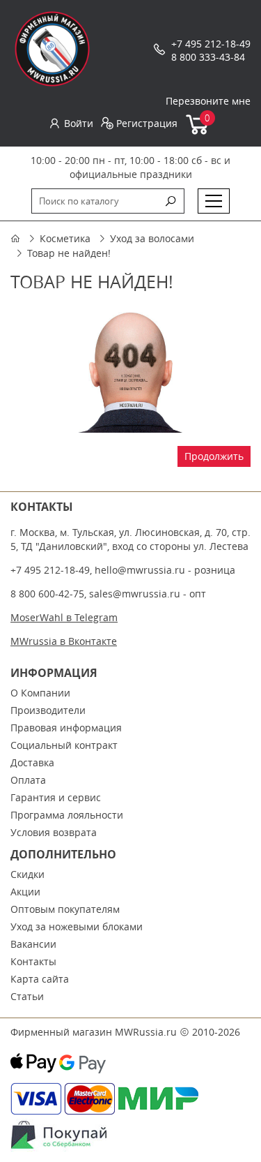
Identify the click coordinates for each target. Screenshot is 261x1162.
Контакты (33, 961)
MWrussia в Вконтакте (63, 641)
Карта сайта (39, 978)
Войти (78, 123)
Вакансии (33, 944)
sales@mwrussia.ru (134, 593)
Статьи (27, 996)
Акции (25, 891)
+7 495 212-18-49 (211, 43)
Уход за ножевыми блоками (76, 926)
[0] (198, 131)
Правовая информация (66, 727)
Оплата (28, 780)
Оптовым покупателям (65, 909)
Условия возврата (53, 832)
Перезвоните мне (208, 100)
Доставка (32, 762)
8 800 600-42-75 (47, 593)
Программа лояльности (66, 814)
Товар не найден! (69, 253)
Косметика (65, 238)
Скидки (27, 874)
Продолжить (214, 456)
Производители (48, 710)
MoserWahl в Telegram (64, 617)
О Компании (40, 692)
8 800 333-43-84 (208, 57)
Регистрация (146, 123)
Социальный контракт (64, 745)
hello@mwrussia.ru (140, 569)
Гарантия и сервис (55, 797)
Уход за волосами (152, 238)
